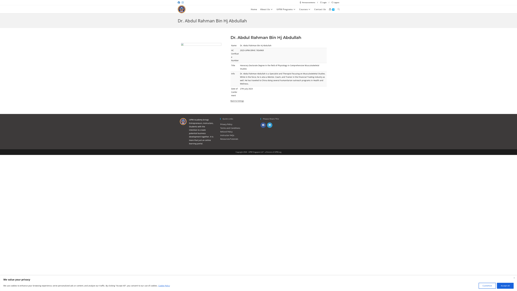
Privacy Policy (226, 124)
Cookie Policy (164, 285)
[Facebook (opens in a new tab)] (179, 2)
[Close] (514, 277)
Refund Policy (226, 131)
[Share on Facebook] (263, 125)
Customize (487, 285)
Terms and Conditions (230, 128)
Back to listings (237, 101)
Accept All (505, 285)
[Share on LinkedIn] (269, 125)
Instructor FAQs (227, 135)
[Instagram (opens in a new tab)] (182, 2)
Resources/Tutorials (229, 139)
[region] (258, 283)
